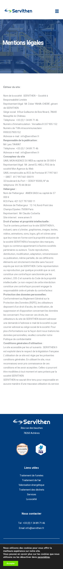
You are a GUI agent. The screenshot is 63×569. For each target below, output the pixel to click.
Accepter (11, 563)
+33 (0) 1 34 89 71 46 (34, 523)
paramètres (44, 557)
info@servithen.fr (35, 528)
